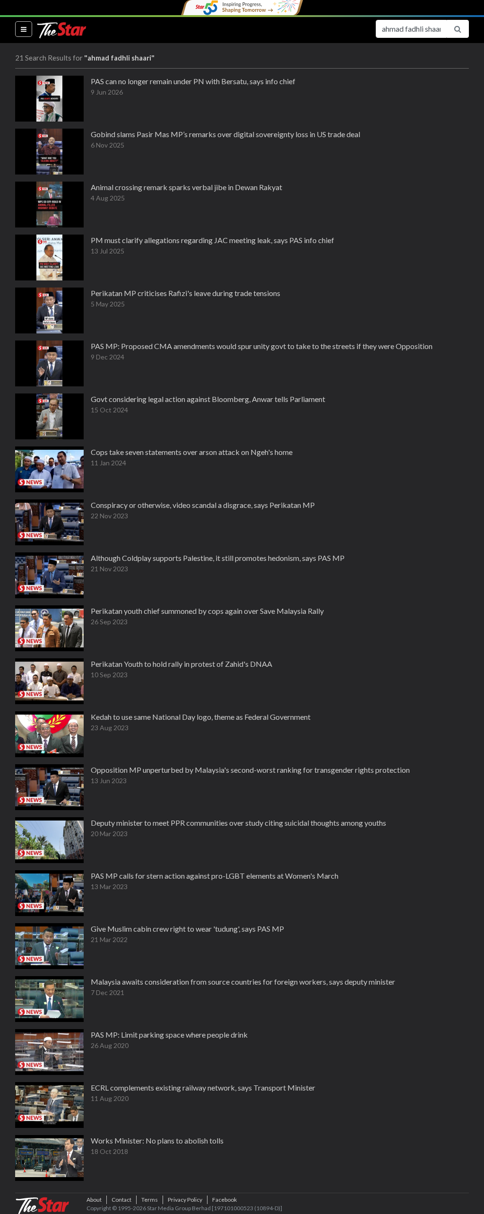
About (94, 1199)
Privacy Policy (185, 1199)
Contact (121, 1199)
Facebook (224, 1199)
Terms (149, 1199)
